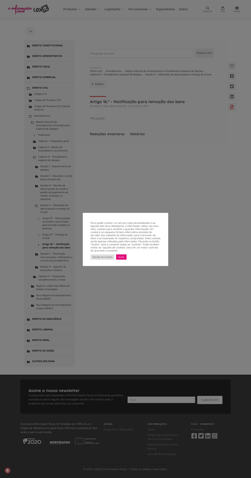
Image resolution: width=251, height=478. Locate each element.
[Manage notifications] (7, 470)
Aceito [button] (121, 257)
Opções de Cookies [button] (102, 257)
